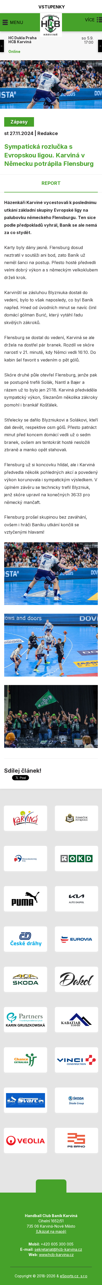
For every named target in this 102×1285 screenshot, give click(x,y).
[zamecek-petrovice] (76, 818)
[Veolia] (25, 1140)
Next (100, 46)
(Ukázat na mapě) (51, 1231)
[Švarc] (25, 1100)
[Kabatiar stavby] (76, 1019)
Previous (2, 46)
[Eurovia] (76, 939)
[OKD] (76, 858)
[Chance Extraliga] (25, 1060)
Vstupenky (51, 6)
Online (14, 51)
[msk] (25, 858)
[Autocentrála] (25, 979)
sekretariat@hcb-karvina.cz (58, 1249)
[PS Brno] (76, 1140)
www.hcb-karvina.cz (56, 1254)
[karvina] (25, 818)
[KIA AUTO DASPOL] (76, 898)
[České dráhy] (25, 939)
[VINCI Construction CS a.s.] (76, 1060)
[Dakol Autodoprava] (76, 979)
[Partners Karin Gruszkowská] (25, 1019)
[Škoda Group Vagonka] (76, 1100)
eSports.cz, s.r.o (73, 1276)
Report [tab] (51, 183)
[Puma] (25, 898)
